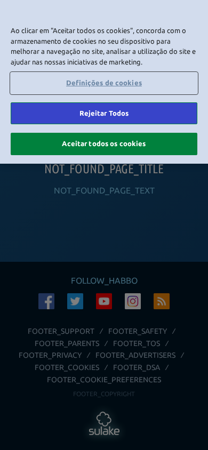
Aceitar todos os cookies (104, 143)
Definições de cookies (104, 82)
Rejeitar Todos (104, 113)
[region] (104, 82)
